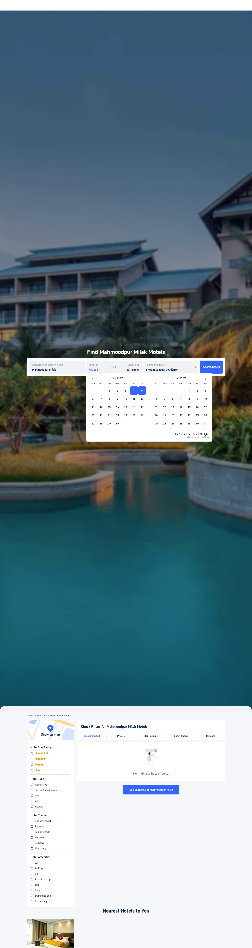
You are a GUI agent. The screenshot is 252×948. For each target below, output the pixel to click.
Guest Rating (181, 736)
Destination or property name (47, 364)
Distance (210, 736)
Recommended (91, 736)
